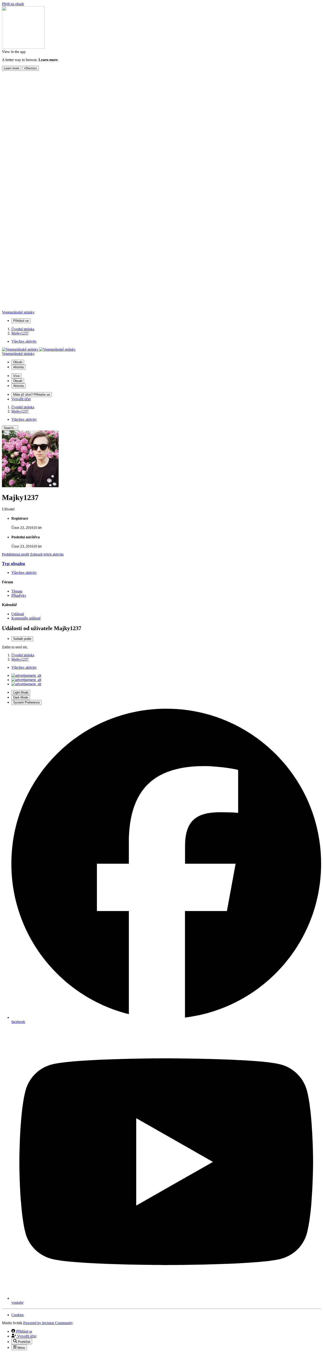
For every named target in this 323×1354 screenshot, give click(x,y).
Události (17, 614)
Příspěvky (18, 595)
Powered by (48, 1323)
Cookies (17, 1315)
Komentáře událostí (25, 618)
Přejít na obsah (13, 4)
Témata (16, 591)
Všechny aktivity (24, 573)
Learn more (11, 68)
